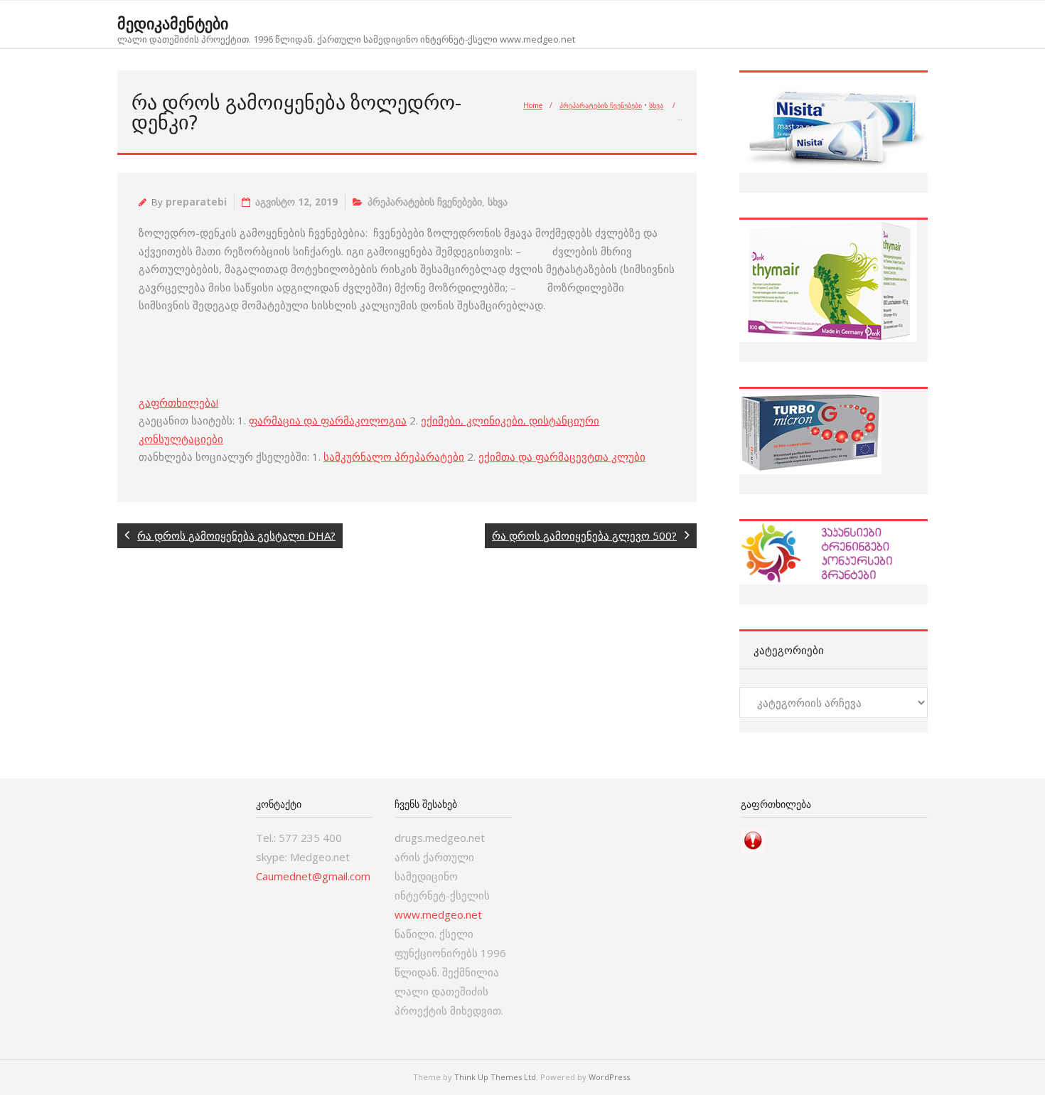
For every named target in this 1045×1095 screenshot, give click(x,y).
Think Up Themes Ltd (495, 1077)
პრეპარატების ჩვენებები (600, 105)
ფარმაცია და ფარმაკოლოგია (328, 420)
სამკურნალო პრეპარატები (393, 456)
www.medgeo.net (438, 914)
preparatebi (196, 202)
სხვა (656, 105)
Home (532, 105)
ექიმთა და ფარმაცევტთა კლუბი (561, 456)
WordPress (609, 1077)
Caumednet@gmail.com (313, 876)
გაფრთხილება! (178, 402)
